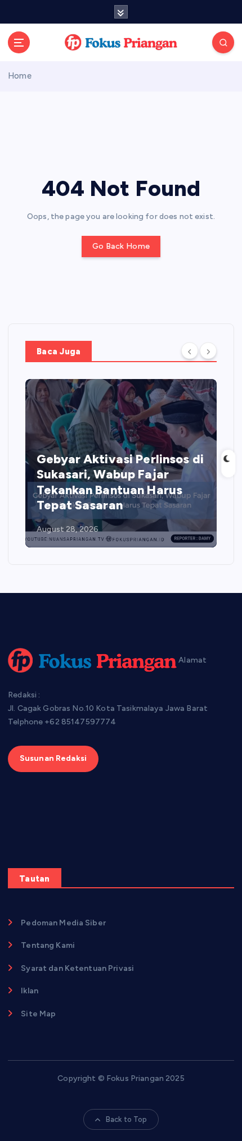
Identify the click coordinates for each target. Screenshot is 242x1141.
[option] (121, 463)
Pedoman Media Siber (63, 923)
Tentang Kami (48, 945)
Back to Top (126, 1119)
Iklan (29, 991)
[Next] (208, 350)
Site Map (38, 1014)
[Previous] (189, 350)
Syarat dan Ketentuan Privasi (77, 968)
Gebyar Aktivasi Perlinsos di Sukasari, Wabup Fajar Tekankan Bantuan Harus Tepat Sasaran (120, 482)
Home (20, 76)
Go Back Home (121, 246)
